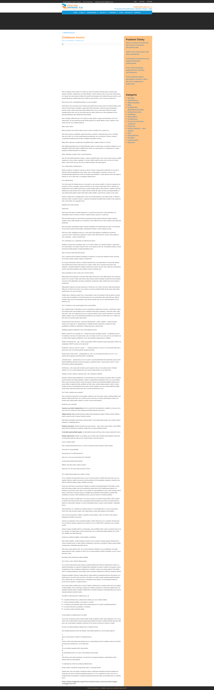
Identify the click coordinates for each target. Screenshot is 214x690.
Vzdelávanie (91, 12)
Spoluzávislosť (133, 135)
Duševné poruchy (134, 112)
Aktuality (128, 12)
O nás (81, 12)
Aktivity (103, 12)
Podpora (112, 12)
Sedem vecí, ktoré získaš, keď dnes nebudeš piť (137, 53)
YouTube (141, 1)
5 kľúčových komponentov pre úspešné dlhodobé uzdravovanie (137, 60)
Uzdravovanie (133, 140)
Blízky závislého (134, 102)
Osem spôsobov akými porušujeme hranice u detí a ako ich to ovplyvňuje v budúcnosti (137, 80)
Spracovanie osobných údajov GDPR (116, 688)
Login (135, 1)
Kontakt (137, 12)
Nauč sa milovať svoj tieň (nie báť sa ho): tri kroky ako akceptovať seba (137, 45)
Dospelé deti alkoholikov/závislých (136, 108)
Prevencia (131, 126)
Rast (129, 133)
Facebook (149, 1)
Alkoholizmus (133, 100)
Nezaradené (70, 40)
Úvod (75, 12)
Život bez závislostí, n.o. (94, 688)
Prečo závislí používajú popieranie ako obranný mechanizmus (135, 70)
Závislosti (131, 142)
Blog (121, 12)
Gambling (131, 114)
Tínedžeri (131, 138)
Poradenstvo (79, 40)
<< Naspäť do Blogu (68, 33)
